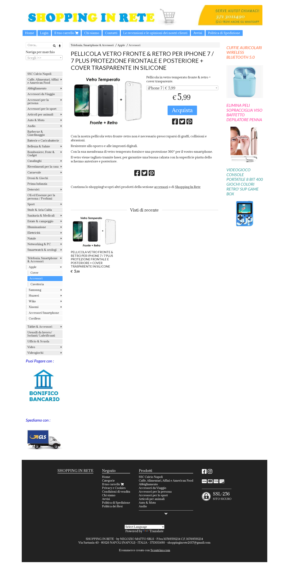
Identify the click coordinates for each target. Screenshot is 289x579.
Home (29, 33)
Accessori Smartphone (44, 313)
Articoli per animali (40, 114)
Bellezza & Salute (38, 146)
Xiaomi (33, 307)
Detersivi (33, 189)
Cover (34, 273)
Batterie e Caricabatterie (43, 140)
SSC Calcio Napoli (39, 74)
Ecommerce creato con (144, 550)
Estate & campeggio (40, 221)
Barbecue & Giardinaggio (36, 133)
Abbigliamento (36, 88)
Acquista (182, 110)
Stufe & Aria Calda (39, 210)
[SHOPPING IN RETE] (144, 20)
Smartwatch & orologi (42, 250)
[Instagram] (210, 472)
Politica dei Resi (112, 506)
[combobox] (182, 88)
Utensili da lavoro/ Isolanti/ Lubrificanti (41, 334)
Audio (31, 126)
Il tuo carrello (64, 33)
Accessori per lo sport (41, 109)
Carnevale (34, 172)
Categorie (108, 480)
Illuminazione (36, 227)
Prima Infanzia (37, 184)
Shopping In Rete (188, 187)
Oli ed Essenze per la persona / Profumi (41, 196)
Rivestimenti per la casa (43, 166)
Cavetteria (37, 284)
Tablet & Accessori (39, 327)
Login (44, 33)
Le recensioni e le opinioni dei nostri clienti (155, 33)
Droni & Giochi (37, 178)
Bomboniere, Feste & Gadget (41, 153)
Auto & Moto (35, 120)
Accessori (134, 45)
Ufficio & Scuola (38, 341)
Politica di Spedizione (224, 33)
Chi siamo (91, 33)
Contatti (111, 33)
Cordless (34, 318)
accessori (161, 187)
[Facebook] (204, 472)
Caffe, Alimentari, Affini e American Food (43, 81)
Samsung (35, 290)
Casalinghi (34, 161)
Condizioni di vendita (116, 491)
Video (31, 347)
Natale (31, 238)
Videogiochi (35, 353)
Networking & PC (39, 244)
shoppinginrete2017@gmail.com (188, 542)
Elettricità (33, 233)
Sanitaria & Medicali (41, 215)
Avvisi (197, 33)
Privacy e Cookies (114, 488)
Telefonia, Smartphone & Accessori (92, 45)
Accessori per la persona (38, 101)
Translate (156, 531)
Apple (121, 45)
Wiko (32, 301)
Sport (31, 204)
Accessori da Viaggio (41, 94)
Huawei (34, 295)
